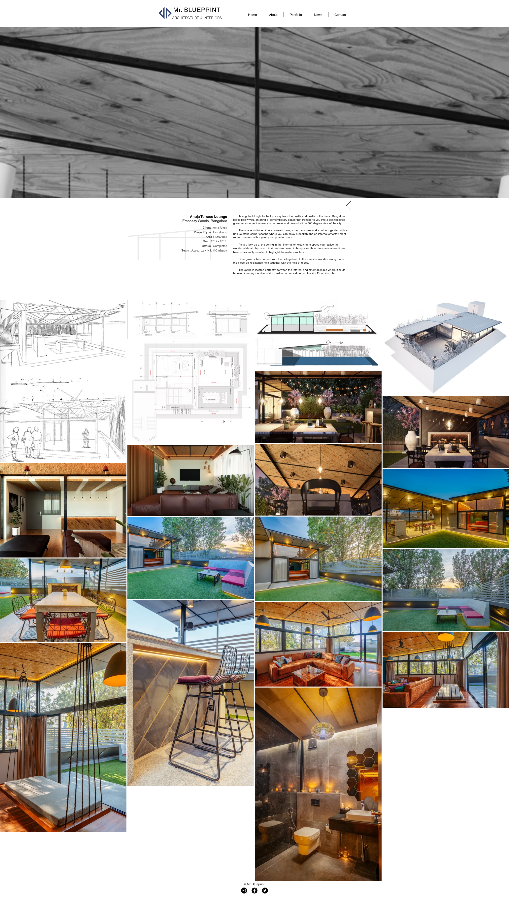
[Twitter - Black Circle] (265, 891)
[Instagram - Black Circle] (244, 891)
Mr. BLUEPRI (192, 9)
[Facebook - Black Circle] (254, 891)
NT (216, 9)
